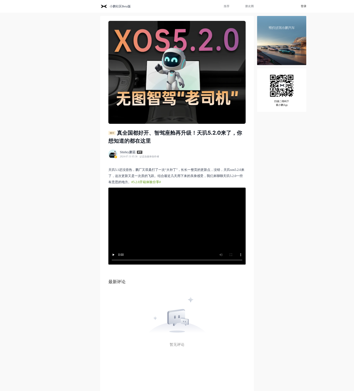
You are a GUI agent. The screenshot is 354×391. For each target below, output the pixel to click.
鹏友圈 (249, 6)
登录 (303, 6)
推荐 (226, 6)
